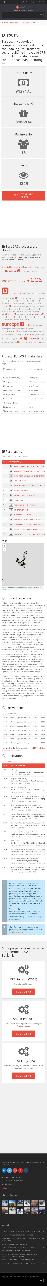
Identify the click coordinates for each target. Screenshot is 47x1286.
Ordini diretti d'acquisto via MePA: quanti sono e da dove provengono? (23, 1239)
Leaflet (4, 587)
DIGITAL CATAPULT (22, 490)
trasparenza (14, 23)
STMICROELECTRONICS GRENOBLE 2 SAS (30, 524)
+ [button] (4, 545)
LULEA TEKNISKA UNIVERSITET (26, 495)
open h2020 (25, 23)
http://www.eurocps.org (38, 382)
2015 (31, 407)
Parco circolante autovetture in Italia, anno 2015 (20, 1247)
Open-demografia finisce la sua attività (16, 1251)
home (6, 23)
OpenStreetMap (17, 587)
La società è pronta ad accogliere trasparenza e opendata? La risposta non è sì (20, 1255)
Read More (22, 991)
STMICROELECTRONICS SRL (25, 515)
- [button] (4, 549)
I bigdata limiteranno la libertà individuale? (18, 1260)
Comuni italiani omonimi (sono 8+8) (14, 1244)
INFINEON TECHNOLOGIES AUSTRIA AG (29, 519)
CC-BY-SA (32, 587)
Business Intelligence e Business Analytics (17, 1235)
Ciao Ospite (26, 2)
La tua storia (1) (39, 2)
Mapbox (4, 589)
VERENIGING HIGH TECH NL (25, 505)
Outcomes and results (24, 195)
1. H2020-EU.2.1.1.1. (36, 394)
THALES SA (18, 500)
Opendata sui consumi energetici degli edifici (18, 1263)
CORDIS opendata (16, 932)
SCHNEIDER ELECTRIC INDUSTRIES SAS (29, 534)
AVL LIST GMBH (20, 481)
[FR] (35, 378)
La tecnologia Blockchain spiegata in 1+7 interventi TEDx (22, 1232)
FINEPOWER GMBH (21, 510)
